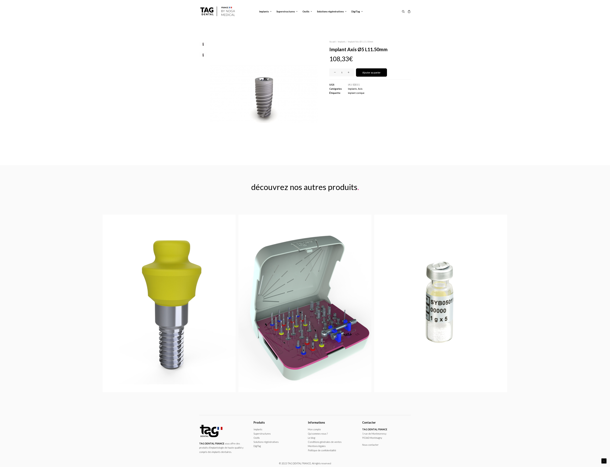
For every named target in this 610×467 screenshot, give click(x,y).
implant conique (356, 92)
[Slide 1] (203, 44)
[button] (404, 11)
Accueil (332, 41)
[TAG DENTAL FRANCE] (218, 11)
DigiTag (355, 11)
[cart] (408, 11)
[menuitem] (265, 11)
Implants (264, 11)
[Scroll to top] (604, 460)
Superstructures (285, 11)
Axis (360, 88)
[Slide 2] (203, 55)
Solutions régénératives (330, 11)
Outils (305, 11)
